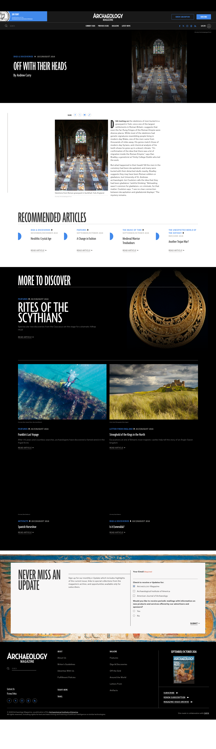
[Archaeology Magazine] (27, 663)
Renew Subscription (183, 17)
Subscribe (203, 17)
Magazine (148, 586)
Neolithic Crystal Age (41, 238)
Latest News (126, 26)
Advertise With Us (66, 671)
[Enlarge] (105, 123)
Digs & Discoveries (23, 57)
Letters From (116, 684)
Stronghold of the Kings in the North (127, 434)
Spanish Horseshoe (27, 527)
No (138, 615)
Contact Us (11, 689)
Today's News (63, 689)
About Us (62, 658)
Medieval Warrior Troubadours (131, 240)
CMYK (206, 713)
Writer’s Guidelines (66, 664)
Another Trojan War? (179, 241)
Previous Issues (103, 26)
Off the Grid (115, 671)
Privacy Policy (12, 693)
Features (114, 658)
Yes (138, 611)
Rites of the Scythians (43, 313)
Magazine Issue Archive (176, 702)
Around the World (118, 677)
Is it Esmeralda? (117, 527)
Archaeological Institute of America (153, 591)
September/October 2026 (184, 652)
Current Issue (90, 26)
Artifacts (114, 690)
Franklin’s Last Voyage (28, 434)
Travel (60, 696)
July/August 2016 (46, 57)
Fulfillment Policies (67, 677)
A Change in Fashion (86, 238)
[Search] (6, 26)
